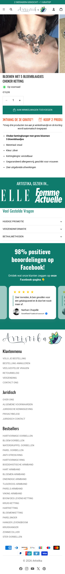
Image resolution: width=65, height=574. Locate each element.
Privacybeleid (11, 414)
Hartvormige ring (14, 460)
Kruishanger (10, 527)
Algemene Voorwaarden (18, 404)
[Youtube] (32, 569)
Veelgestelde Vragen (16, 368)
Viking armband (12, 493)
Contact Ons (10, 382)
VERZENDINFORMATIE (14, 229)
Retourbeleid (11, 373)
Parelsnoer (10, 517)
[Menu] (4, 9)
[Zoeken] (11, 9)
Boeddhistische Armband (18, 464)
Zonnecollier (11, 532)
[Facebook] (21, 569)
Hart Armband (11, 469)
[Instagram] (27, 569)
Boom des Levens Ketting (18, 498)
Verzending (10, 377)
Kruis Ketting (11, 503)
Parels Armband (13, 488)
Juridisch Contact (14, 418)
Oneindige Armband (14, 479)
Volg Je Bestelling (14, 358)
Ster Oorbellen (12, 536)
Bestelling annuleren (16, 363)
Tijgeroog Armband (15, 484)
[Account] (53, 9)
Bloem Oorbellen (13, 440)
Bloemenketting (13, 512)
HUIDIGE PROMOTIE (13, 221)
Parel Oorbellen (13, 450)
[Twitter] (38, 569)
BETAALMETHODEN (13, 236)
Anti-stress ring (13, 455)
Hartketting (10, 508)
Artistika (37, 560)
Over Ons (8, 399)
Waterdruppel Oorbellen (18, 445)
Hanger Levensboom (15, 522)
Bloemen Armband (14, 474)
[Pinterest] (44, 569)
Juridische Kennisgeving (18, 409)
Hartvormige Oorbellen (18, 435)
